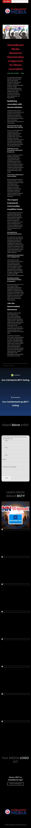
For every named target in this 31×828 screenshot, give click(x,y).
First (6, 447)
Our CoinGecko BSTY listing (15, 380)
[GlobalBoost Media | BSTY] (15, 811)
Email (4, 459)
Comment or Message (9, 467)
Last (6, 455)
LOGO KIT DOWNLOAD (15, 783)
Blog (22, 73)
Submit (6, 477)
